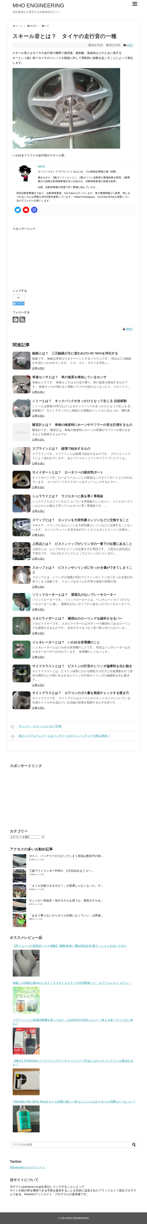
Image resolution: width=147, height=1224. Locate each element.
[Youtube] (26, 210)
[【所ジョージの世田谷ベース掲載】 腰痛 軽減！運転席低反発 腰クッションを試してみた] (26, 963)
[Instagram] (34, 210)
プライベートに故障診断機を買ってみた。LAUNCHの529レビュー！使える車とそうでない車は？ (73, 1021)
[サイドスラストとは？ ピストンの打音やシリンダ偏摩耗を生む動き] (21, 673)
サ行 (129, 45)
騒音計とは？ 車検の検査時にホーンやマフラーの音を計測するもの (82, 425)
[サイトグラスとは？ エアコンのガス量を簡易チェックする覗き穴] (21, 700)
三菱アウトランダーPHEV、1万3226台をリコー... (61, 870)
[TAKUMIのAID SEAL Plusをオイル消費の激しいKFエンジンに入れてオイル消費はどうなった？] (26, 1118)
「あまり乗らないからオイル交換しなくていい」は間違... (66, 915)
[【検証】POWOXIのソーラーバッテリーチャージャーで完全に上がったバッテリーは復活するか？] (26, 1081)
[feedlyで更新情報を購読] (15, 319)
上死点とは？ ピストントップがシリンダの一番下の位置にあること (82, 544)
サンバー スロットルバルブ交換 (39, 726)
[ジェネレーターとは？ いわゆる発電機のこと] (21, 650)
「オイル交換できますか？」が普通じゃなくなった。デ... (66, 885)
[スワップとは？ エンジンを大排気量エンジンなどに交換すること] (21, 527)
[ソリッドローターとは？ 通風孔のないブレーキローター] (21, 602)
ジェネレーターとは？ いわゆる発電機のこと (66, 642)
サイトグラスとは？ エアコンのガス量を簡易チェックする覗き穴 (80, 693)
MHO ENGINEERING (38, 5)
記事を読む (38, 368)
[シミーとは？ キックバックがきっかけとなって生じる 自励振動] (21, 408)
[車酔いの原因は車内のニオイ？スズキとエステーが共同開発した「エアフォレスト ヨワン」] (26, 1000)
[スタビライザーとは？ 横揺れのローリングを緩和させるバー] (21, 626)
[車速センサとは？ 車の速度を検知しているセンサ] (21, 384)
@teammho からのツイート (27, 1167)
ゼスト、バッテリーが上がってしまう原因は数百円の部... (66, 855)
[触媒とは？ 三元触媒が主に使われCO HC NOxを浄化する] (21, 361)
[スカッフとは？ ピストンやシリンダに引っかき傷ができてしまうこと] (21, 575)
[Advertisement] (43, 256)
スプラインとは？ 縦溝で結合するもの (61, 448)
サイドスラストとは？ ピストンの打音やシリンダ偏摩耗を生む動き (82, 666)
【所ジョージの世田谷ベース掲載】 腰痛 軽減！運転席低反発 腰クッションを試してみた (70, 945)
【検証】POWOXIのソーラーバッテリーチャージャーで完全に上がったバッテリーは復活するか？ (73, 1062)
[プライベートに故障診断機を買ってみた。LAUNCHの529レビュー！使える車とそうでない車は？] (26, 1041)
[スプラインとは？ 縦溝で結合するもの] (21, 456)
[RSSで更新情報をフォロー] (22, 319)
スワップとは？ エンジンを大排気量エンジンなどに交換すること (80, 520)
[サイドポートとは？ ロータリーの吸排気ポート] (21, 480)
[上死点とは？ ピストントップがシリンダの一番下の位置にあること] (21, 551)
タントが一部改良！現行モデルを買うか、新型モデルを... (66, 900)
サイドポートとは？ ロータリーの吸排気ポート (67, 472)
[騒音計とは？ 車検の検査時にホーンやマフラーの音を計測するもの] (21, 432)
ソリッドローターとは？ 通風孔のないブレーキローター (74, 594)
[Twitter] (18, 210)
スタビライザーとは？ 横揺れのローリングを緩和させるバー (77, 618)
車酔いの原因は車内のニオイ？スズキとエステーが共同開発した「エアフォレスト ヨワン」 (72, 982)
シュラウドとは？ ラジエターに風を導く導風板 (67, 496)
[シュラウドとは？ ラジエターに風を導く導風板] (21, 503)
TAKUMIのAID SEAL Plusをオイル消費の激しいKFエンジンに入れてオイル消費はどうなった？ (74, 1101)
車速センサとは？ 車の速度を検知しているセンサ (69, 377)
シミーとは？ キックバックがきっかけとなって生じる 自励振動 (79, 401)
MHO (129, 329)
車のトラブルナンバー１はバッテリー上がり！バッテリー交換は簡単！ (64, 735)
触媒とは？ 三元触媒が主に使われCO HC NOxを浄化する (75, 353)
